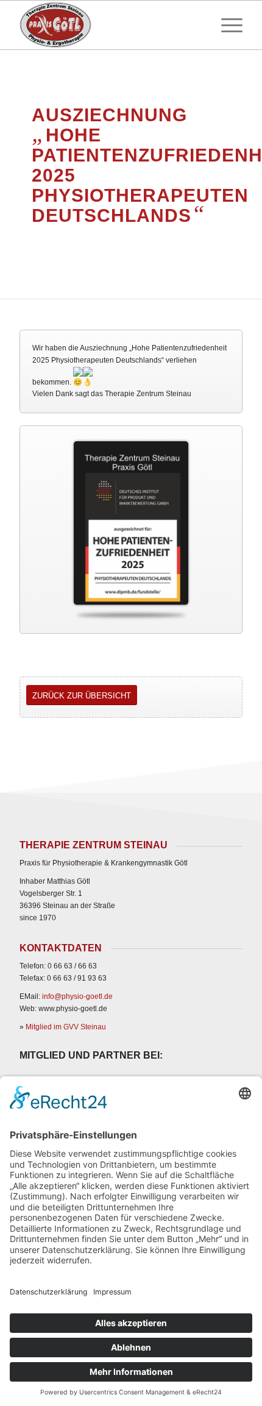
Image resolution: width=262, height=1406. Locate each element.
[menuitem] (226, 25)
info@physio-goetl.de (77, 996)
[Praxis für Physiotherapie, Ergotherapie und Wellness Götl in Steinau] (108, 25)
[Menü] (226, 25)
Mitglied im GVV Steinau (66, 1027)
